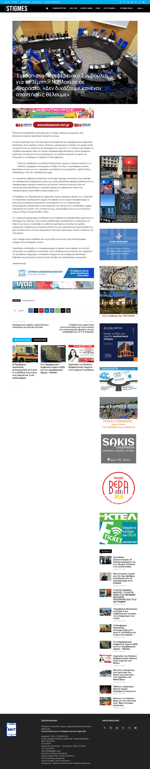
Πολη (98, 8)
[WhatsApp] (57, 310)
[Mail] (132, 2)
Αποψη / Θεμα (86, 8)
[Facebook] (124, 2)
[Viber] (52, 310)
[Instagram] (128, 2)
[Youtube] (143, 2)
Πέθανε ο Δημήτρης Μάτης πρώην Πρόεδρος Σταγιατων (124, 689)
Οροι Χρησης (37, 2)
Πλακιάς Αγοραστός (28, 300)
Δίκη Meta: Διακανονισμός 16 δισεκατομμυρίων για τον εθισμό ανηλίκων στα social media (124, 562)
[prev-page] (13, 382)
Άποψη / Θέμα (21, 70)
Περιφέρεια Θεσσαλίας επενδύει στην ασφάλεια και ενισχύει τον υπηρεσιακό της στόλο (125, 613)
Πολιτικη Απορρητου (52, 2)
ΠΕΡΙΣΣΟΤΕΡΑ (39, 340)
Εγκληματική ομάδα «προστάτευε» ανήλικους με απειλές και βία (30, 326)
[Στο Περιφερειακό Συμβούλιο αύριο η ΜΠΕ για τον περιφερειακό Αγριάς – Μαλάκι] (53, 353)
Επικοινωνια (25, 2)
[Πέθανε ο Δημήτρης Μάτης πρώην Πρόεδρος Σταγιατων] (105, 689)
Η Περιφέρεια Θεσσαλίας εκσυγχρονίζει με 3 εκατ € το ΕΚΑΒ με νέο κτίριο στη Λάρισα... (124, 630)
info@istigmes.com (53, 751)
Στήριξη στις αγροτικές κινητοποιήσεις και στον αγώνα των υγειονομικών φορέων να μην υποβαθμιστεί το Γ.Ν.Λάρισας (76, 328)
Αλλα (139, 8)
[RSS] (136, 2)
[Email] (63, 310)
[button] (120, 2)
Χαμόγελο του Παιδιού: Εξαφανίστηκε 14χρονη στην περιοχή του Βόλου (81, 367)
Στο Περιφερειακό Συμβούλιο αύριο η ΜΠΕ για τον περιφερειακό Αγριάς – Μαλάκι (52, 368)
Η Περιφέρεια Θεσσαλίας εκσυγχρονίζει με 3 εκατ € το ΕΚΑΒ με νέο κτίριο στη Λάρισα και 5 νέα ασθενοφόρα (24, 371)
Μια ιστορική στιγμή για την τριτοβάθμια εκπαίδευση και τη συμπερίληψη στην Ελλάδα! (124, 578)
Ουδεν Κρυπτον (59, 8)
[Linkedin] (46, 310)
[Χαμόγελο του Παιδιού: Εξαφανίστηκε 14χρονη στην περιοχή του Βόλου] (81, 353)
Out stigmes (109, 8)
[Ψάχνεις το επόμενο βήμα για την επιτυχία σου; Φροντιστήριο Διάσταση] (105, 701)
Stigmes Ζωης (126, 8)
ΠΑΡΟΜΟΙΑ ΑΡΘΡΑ (22, 340)
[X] (139, 2)
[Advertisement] (75, 32)
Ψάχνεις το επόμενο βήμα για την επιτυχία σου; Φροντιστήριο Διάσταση (124, 702)
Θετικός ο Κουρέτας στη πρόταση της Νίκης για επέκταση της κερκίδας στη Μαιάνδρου (124, 675)
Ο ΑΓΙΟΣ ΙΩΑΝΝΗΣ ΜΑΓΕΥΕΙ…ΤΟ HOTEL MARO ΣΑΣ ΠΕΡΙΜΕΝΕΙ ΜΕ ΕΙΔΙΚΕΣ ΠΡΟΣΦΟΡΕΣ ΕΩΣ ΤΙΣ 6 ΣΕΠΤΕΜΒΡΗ (124, 596)
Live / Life (73, 8)
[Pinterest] (41, 310)
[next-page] (17, 382)
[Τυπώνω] (68, 310)
